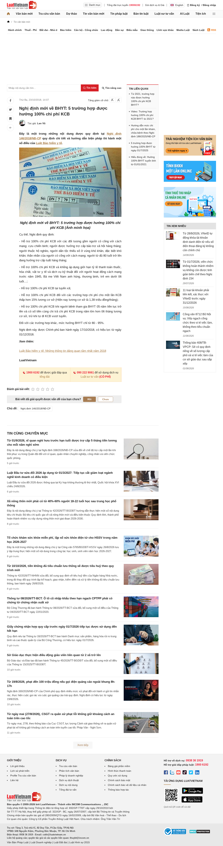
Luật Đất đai (60, 842)
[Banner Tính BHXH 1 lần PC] (190, 180)
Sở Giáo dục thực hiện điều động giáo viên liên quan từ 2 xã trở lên (54, 655)
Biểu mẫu (132, 30)
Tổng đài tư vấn (67, 789)
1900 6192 (33, 372)
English (179, 5)
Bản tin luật (140, 13)
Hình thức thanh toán (119, 770)
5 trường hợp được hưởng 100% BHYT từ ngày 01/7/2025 (143, 147)
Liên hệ (14, 780)
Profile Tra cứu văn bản (23, 775)
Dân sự (119, 30)
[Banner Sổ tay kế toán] (190, 216)
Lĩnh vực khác (165, 30)
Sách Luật (199, 30)
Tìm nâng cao (113, 88)
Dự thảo (71, 13)
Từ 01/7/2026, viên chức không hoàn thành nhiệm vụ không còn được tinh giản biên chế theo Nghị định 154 (198, 270)
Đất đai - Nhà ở (48, 30)
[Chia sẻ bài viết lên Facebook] (10, 100)
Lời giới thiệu (17, 766)
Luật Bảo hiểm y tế (49, 143)
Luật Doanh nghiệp (41, 842)
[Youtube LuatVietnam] (178, 773)
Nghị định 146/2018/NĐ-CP (36, 408)
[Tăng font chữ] (118, 100)
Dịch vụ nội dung (68, 785)
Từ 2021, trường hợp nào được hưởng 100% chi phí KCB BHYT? (142, 99)
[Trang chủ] (8, 13)
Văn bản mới (24, 13)
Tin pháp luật (119, 13)
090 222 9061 (85, 372)
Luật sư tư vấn (164, 13)
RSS (213, 30)
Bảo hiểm (65, 30)
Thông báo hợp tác (118, 789)
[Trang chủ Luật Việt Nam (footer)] (24, 800)
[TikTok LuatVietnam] (185, 773)
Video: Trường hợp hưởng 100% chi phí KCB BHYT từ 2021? (142, 115)
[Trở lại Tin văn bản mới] (10, 127)
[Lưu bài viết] (10, 118)
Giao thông (147, 30)
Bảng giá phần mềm (119, 766)
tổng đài (45, 376)
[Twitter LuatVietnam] (191, 773)
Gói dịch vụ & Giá (154, 5)
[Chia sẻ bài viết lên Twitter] (10, 109)
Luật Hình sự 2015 (79, 842)
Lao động (106, 30)
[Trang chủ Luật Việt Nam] (22, 5)
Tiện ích (200, 13)
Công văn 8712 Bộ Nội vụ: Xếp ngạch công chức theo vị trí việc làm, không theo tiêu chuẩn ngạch (198, 322)
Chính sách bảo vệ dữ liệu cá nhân (127, 785)
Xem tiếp (82, 745)
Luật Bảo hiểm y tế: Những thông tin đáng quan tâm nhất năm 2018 (62, 351)
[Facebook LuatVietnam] (166, 773)
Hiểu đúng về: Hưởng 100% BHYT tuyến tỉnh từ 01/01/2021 (143, 161)
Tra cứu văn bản (49, 13)
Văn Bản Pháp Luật (17, 842)
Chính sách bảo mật (119, 780)
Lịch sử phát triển (19, 770)
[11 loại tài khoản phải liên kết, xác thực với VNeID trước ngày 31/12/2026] (173, 292)
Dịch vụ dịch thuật (69, 780)
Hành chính (15, 30)
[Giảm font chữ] (112, 100)
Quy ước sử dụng (117, 775)
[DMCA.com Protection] (199, 832)
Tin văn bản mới (93, 13)
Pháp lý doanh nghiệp (71, 775)
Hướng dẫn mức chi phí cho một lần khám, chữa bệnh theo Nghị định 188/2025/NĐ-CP (143, 131)
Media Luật (183, 30)
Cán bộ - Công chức (86, 30)
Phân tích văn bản (69, 770)
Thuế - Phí (31, 30)
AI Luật (184, 13)
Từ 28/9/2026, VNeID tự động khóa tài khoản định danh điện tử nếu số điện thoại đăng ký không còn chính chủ (198, 242)
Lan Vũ (41, 123)
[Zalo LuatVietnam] (172, 773)
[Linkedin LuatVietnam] (197, 773)
